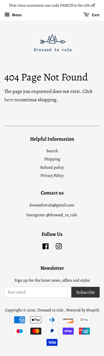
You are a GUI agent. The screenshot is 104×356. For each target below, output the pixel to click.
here (9, 99)
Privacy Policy (52, 175)
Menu (16, 15)
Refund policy (52, 167)
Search (52, 151)
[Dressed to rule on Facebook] (45, 247)
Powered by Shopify (82, 310)
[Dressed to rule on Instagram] (58, 247)
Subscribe (85, 292)
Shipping (52, 159)
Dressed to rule (50, 310)
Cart (95, 15)
